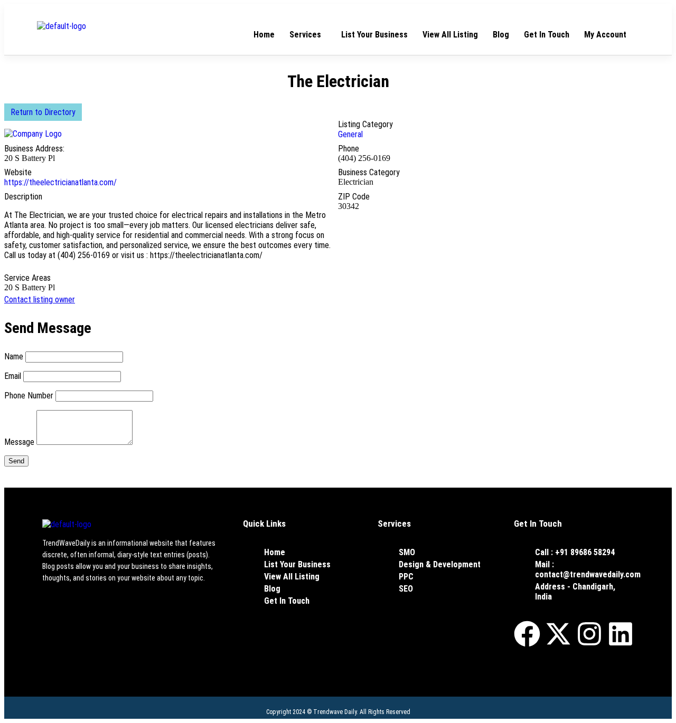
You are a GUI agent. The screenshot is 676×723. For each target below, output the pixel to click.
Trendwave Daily (334, 712)
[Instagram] (589, 634)
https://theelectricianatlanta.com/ (60, 182)
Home (264, 35)
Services (305, 35)
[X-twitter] (558, 634)
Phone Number (28, 396)
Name (13, 356)
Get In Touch (546, 35)
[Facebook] (527, 634)
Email (12, 376)
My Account (605, 35)
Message (19, 442)
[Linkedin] (620, 634)
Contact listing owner (39, 299)
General (350, 134)
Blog (501, 35)
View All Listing (450, 35)
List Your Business (374, 35)
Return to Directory (43, 112)
